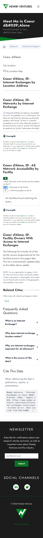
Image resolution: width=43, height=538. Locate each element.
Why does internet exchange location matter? (21, 334)
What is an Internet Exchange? (21, 322)
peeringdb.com (21, 142)
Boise (7, 301)
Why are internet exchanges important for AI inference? (21, 347)
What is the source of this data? (21, 359)
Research (14, 46)
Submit (21, 463)
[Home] (3, 46)
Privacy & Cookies (21, 524)
